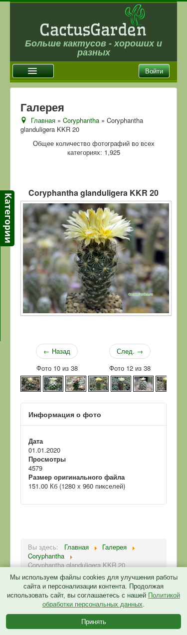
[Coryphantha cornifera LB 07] (98, 382)
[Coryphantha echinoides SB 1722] (166, 382)
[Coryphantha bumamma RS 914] (30, 382)
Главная (43, 120)
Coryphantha (81, 120)
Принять (93, 621)
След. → (130, 351)
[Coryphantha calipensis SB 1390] (53, 382)
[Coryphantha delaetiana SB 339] (121, 382)
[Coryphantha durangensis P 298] (143, 382)
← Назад (56, 351)
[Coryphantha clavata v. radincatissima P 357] (75, 382)
